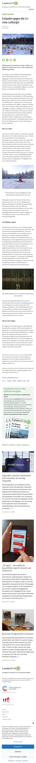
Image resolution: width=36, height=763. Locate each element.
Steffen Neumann (5, 26)
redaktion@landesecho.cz (12, 377)
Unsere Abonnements (6, 719)
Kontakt (3, 714)
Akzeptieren (18, 746)
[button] (33, 723)
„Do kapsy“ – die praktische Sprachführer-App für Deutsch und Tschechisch (16, 568)
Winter (28, 381)
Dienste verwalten (18, 741)
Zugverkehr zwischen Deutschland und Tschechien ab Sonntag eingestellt (16, 478)
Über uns (4, 709)
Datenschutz (11, 760)
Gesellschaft (8, 14)
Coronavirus (9, 381)
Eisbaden (14, 381)
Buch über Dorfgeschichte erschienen (18, 634)
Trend (24, 381)
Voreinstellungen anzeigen (18, 757)
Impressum (25, 760)
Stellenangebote (5, 712)
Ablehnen (18, 752)
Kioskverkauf (4, 717)
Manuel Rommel (5, 512)
